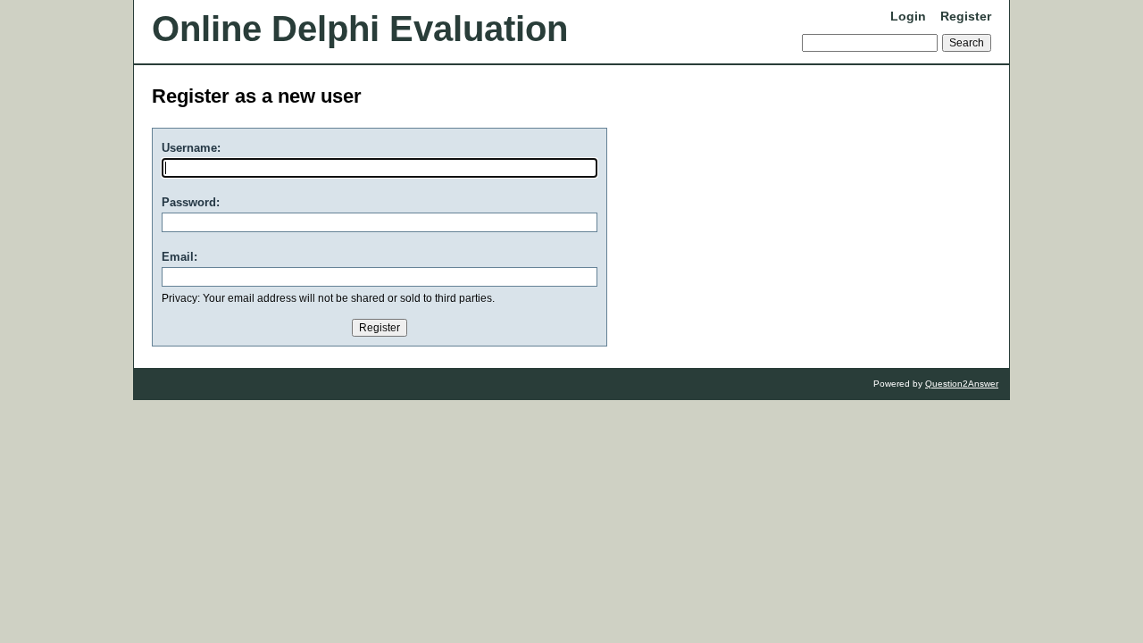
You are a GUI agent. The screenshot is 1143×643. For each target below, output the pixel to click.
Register (965, 16)
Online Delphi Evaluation (360, 28)
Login (908, 16)
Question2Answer (961, 383)
